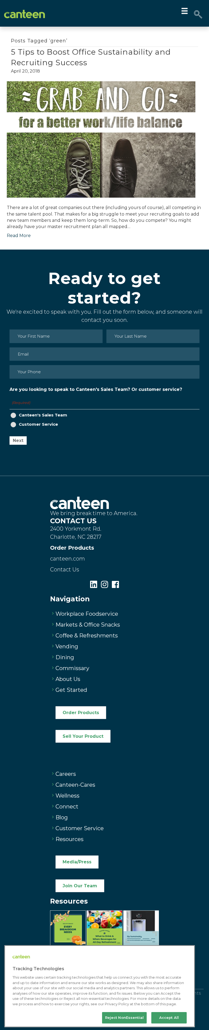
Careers (66, 774)
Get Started (71, 690)
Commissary (72, 668)
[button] (198, 14)
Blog (62, 817)
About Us (68, 679)
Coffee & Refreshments (87, 635)
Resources (70, 839)
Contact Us (64, 569)
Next (18, 440)
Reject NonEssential (124, 1017)
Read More (19, 235)
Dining (65, 657)
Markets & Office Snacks (88, 624)
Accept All (169, 1017)
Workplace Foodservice (87, 614)
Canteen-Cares (75, 785)
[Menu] (184, 11)
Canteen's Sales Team (43, 415)
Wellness (67, 795)
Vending (67, 646)
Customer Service (38, 424)
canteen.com (67, 558)
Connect (67, 806)
